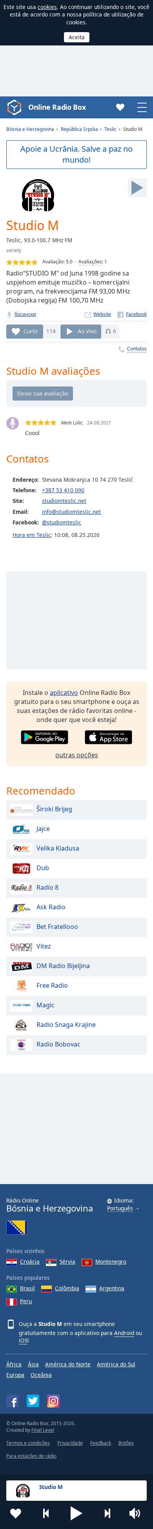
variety (13, 250)
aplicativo (64, 692)
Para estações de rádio (31, 1456)
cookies (47, 7)
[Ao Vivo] (137, 187)
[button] (76, 1513)
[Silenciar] (137, 1513)
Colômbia (67, 1288)
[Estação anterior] (46, 1513)
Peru (26, 1301)
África (14, 1364)
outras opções (76, 755)
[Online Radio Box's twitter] (33, 1401)
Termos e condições (28, 1443)
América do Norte (68, 1364)
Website (102, 314)
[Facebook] (132, 314)
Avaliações (90, 261)
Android (124, 1333)
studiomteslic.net (64, 500)
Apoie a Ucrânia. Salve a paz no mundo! (76, 154)
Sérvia (67, 1261)
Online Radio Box (57, 107)
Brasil (27, 1288)
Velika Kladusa (57, 848)
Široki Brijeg (54, 809)
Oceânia (41, 1374)
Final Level (42, 1430)
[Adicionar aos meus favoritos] (15, 1513)
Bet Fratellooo (57, 927)
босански (25, 314)
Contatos (137, 348)
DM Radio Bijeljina (63, 966)
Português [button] (120, 1208)
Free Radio (52, 985)
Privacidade (70, 1443)
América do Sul (116, 1364)
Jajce (43, 829)
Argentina (111, 1288)
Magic (45, 1005)
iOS (23, 1340)
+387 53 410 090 (63, 490)
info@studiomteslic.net (71, 511)
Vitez (43, 946)
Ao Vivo (87, 331)
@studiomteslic (61, 522)
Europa (15, 1374)
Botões (126, 1443)
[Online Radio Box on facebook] (12, 1401)
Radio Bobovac (58, 1044)
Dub (42, 868)
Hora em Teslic (32, 535)
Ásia (33, 1364)
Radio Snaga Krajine (66, 1025)
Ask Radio (51, 907)
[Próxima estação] (107, 1513)
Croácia (30, 1261)
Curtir (31, 331)
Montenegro (110, 1261)
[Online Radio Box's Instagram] (53, 1401)
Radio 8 (47, 887)
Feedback (100, 1443)
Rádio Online (49, 1205)
